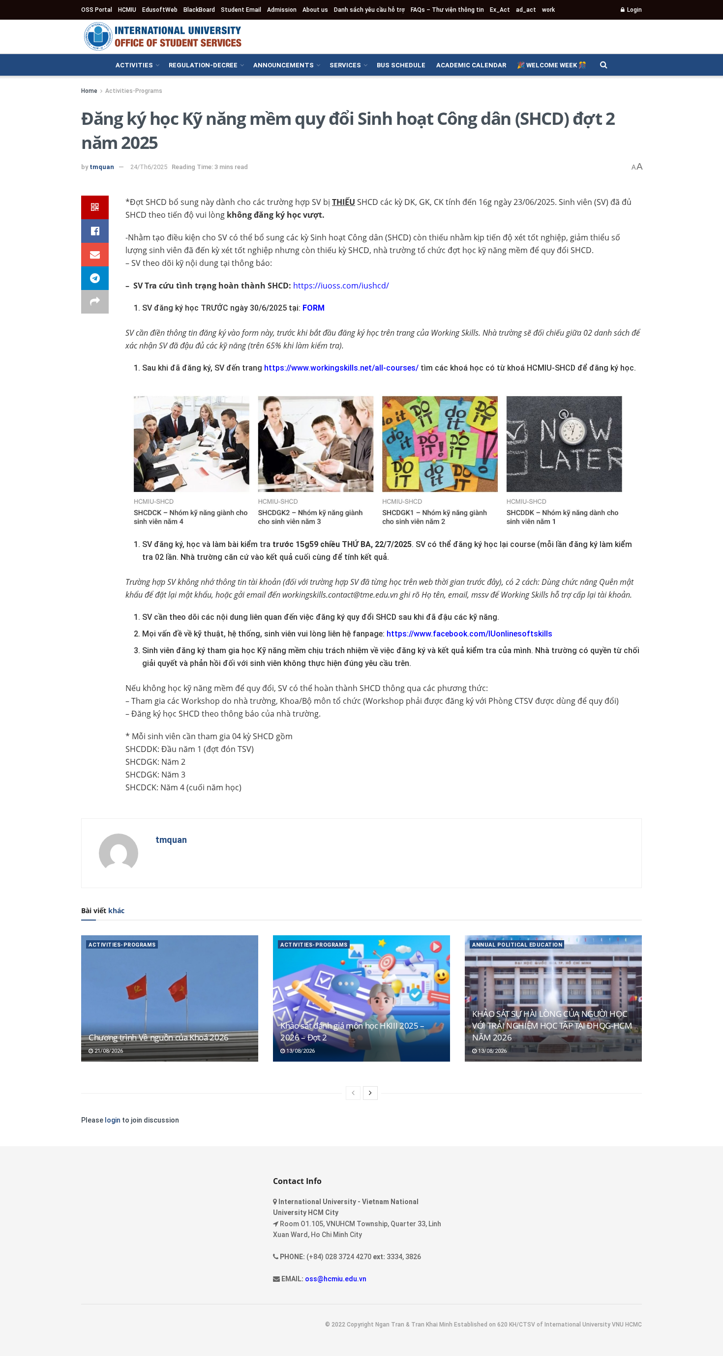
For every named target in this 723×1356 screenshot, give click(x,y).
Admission (282, 9)
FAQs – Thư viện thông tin (447, 9)
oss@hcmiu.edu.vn (335, 1279)
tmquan (102, 167)
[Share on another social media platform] (95, 302)
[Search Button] (603, 65)
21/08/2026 (108, 1051)
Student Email (241, 9)
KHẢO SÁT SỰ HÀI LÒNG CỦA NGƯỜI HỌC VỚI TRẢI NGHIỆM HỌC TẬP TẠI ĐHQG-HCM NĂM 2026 (552, 1025)
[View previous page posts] (353, 1093)
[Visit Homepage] (162, 36)
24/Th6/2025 (148, 167)
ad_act (526, 9)
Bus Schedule (401, 65)
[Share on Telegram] (95, 278)
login (112, 1120)
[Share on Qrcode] (95, 207)
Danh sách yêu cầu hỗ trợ (369, 9)
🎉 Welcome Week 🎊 (551, 65)
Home (89, 90)
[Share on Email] (95, 254)
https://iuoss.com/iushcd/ (341, 285)
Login (634, 9)
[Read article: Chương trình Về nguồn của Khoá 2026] (169, 998)
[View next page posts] (370, 1093)
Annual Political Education (517, 945)
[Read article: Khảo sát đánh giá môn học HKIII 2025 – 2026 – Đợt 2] (361, 998)
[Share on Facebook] (95, 231)
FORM (313, 308)
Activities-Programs (133, 90)
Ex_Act (500, 9)
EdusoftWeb (160, 9)
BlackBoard (199, 9)
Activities (134, 65)
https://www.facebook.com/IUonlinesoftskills (469, 633)
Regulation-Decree (203, 65)
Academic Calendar (471, 65)
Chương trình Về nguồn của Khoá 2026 (159, 1037)
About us (315, 9)
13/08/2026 (300, 1051)
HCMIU (127, 9)
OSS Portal (96, 9)
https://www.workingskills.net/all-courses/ (341, 368)
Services (345, 65)
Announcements (283, 65)
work (548, 9)
